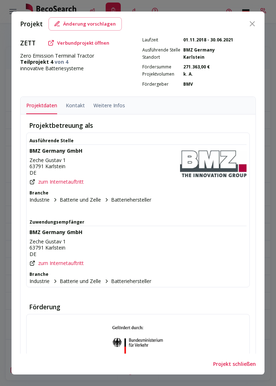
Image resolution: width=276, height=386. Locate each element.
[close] (252, 24)
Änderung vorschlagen (89, 24)
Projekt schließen (234, 363)
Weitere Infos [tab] (109, 105)
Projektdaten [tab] (41, 105)
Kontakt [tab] (75, 105)
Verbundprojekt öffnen (83, 43)
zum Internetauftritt (61, 182)
